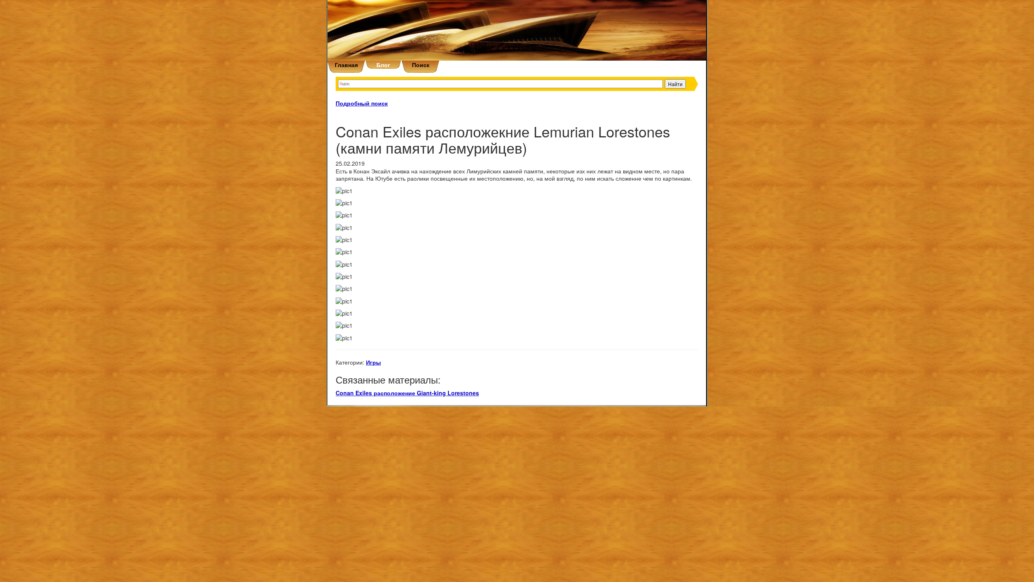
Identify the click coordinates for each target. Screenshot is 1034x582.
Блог (383, 65)
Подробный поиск (362, 103)
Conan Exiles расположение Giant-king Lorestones (407, 393)
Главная (346, 65)
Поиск (420, 65)
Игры (373, 362)
